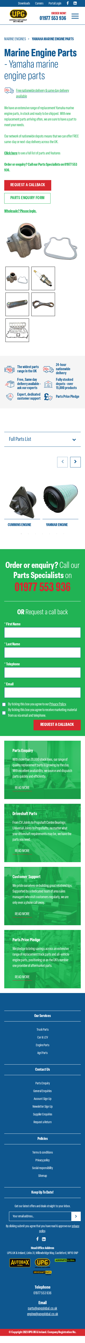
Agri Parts (42, 1053)
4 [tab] (42, 533)
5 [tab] (49, 533)
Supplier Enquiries (42, 1114)
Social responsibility (42, 1168)
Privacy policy (42, 1160)
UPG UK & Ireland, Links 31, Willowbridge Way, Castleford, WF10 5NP (42, 1253)
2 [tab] (28, 533)
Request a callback (27, 185)
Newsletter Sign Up (43, 1107)
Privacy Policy (57, 704)
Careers (39, 3)
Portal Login (55, 3)
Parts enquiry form (27, 198)
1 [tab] (21, 533)
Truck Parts (43, 1030)
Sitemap (42, 1176)
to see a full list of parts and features (32, 153)
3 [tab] (35, 533)
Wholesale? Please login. (20, 211)
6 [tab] (56, 533)
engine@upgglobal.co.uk (42, 1314)
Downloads (24, 3)
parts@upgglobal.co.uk (42, 1309)
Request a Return (43, 1122)
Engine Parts (42, 1045)
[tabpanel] (22, 503)
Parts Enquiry (42, 1083)
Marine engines (15, 39)
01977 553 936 (53, 18)
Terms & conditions (42, 1152)
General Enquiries (42, 1091)
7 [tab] (63, 533)
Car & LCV (42, 1037)
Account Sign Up (42, 1099)
